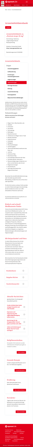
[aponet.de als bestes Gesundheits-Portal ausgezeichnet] (2, 3)
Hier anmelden (21, 412)
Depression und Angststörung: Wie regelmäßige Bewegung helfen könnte (13, 314)
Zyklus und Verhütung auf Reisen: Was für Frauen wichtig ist (14, 328)
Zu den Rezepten (20, 370)
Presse (22, 437)
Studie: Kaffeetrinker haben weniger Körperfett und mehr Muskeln (14, 306)
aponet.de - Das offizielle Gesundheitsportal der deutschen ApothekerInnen (11, 2)
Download (7, 433)
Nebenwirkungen (12, 82)
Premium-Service (9, 430)
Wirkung (10, 88)
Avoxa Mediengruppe (18, 439)
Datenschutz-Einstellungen (11, 436)
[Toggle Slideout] (27, 2)
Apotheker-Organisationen (11, 437)
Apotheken (17, 5)
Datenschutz (8, 431)
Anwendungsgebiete (13, 68)
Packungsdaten (12, 94)
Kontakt (14, 433)
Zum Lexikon (21, 352)
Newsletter (15, 441)
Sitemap (21, 433)
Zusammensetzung (13, 91)
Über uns (7, 441)
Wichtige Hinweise (12, 85)
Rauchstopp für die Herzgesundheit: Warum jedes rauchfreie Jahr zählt (14, 322)
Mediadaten (8, 439)
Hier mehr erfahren (20, 390)
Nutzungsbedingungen (19, 431)
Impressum (18, 430)
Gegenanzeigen (12, 79)
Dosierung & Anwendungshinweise (13, 75)
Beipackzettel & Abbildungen (15, 97)
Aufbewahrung (12, 71)
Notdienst (8, 5)
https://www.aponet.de (10, 426)
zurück (8, 27)
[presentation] (27, 5)
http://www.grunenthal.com (14, 48)
